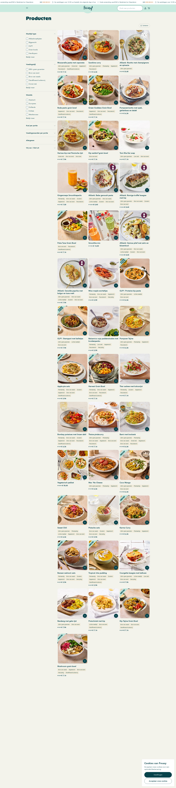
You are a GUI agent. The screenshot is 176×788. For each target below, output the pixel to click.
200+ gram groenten (64, 66)
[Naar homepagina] (88, 8)
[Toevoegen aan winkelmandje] (85, 57)
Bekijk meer (30, 57)
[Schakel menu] (27, 8)
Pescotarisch (61, 69)
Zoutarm (79, 199)
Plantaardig (106, 66)
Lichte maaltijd (93, 201)
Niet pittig (111, 297)
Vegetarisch (82, 66)
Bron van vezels (70, 199)
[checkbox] (27, 39)
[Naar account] (145, 8)
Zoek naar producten (127, 8)
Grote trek (74, 66)
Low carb (136, 156)
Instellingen (158, 775)
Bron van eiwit (70, 111)
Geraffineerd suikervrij (73, 69)
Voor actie (78, 156)
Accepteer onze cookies (158, 781)
